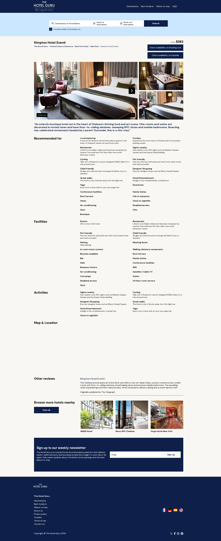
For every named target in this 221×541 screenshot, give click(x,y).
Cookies (38, 517)
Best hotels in (147, 6)
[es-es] (175, 510)
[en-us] (181, 510)
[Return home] (44, 6)
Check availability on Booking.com (165, 47)
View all (46, 410)
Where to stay (163, 6)
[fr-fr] (164, 510)
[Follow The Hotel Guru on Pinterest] (182, 533)
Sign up (171, 454)
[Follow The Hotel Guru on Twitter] (171, 533)
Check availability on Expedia (165, 55)
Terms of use (40, 520)
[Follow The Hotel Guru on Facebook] (175, 533)
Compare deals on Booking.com (66, 29)
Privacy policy (40, 514)
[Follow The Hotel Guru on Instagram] (178, 533)
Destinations (133, 6)
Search (155, 23)
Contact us (39, 524)
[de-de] (170, 510)
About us (38, 510)
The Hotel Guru (42, 496)
